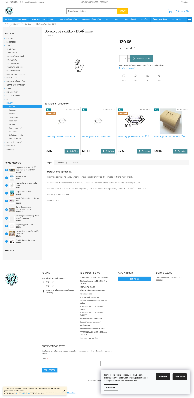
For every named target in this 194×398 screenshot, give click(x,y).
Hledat (122, 11)
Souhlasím (180, 376)
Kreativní (12, 110)
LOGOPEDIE (11, 42)
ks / (134, 279)
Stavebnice (13, 117)
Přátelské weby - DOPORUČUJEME (169, 278)
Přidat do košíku (143, 58)
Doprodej (10, 149)
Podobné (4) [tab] (62, 162)
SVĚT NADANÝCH (13, 63)
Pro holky (13, 121)
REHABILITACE (12, 78)
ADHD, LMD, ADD (13, 52)
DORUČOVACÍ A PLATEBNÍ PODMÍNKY (94, 2)
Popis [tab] (49, 162)
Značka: (49, 35)
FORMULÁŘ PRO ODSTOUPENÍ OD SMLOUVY (93, 307)
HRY (8, 99)
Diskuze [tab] (75, 162)
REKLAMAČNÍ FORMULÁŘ (89, 297)
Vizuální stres (12, 49)
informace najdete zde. (22, 393)
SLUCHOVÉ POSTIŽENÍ (15, 56)
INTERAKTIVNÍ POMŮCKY (16, 74)
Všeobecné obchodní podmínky (92, 290)
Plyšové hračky (15, 138)
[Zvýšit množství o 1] (128, 57)
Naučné (12, 113)
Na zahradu (13, 131)
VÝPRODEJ (11, 146)
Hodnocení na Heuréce (89, 338)
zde (135, 380)
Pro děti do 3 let (15, 128)
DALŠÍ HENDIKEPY (13, 70)
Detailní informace (126, 68)
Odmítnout (163, 376)
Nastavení (111, 387)
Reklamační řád (86, 294)
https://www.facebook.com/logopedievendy (60, 291)
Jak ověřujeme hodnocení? (90, 322)
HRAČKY (10, 103)
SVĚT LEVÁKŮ (12, 60)
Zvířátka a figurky (16, 135)
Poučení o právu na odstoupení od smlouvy (93, 302)
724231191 (50, 282)
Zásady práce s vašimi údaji (91, 318)
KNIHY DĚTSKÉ (12, 92)
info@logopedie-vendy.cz (56, 278)
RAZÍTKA (10, 38)
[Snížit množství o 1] (128, 60)
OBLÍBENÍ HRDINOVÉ (14, 142)
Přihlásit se (49, 370)
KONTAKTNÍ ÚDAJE (87, 287)
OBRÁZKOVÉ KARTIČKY (16, 85)
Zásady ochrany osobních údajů (92, 328)
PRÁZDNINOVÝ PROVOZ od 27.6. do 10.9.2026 (93, 333)
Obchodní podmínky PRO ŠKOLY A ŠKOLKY (93, 282)
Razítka (12, 106)
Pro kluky (13, 124)
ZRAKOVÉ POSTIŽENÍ (15, 67)
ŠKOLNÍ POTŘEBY (13, 95)
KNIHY (9, 88)
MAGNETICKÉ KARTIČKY (16, 81)
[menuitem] (9, 19)
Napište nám (85, 325)
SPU (8, 45)
